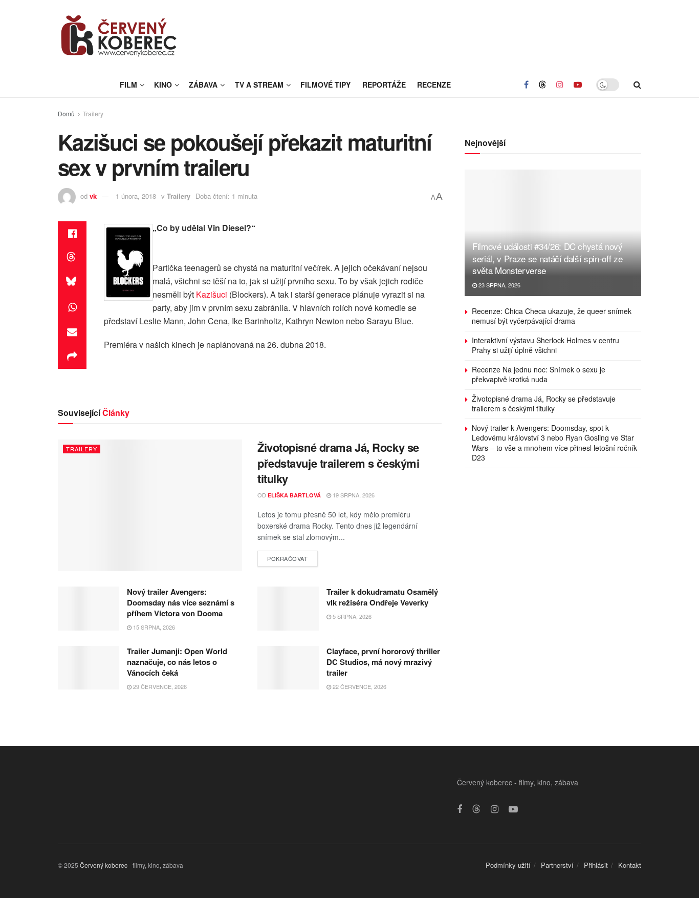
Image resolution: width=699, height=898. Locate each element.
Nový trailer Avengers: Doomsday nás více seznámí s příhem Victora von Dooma (180, 602)
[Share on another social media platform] (72, 356)
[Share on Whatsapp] (72, 307)
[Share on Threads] (72, 258)
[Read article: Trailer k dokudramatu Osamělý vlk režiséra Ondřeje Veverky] (288, 609)
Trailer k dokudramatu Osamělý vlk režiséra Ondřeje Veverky (382, 597)
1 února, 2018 (136, 196)
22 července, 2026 (358, 686)
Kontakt (629, 865)
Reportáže (384, 84)
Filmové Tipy (325, 84)
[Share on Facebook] (72, 233)
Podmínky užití (508, 865)
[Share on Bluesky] (72, 282)
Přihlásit (596, 865)
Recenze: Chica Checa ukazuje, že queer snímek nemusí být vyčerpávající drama (551, 316)
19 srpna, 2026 (353, 495)
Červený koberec (103, 865)
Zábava (203, 84)
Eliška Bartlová (294, 495)
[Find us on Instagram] (559, 84)
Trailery (93, 113)
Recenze (434, 84)
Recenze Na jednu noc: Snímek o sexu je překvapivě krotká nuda (538, 374)
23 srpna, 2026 (498, 285)
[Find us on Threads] (542, 84)
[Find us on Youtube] (578, 84)
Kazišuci (211, 294)
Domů (66, 113)
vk (93, 196)
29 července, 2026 (159, 686)
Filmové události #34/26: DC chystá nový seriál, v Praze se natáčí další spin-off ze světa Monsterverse (547, 258)
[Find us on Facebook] (526, 84)
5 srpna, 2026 (351, 616)
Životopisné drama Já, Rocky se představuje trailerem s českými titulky (338, 463)
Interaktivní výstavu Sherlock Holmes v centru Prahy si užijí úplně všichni (545, 345)
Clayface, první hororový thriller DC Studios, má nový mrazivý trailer (383, 661)
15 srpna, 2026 (153, 627)
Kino (163, 84)
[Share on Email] (72, 332)
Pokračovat (292, 556)
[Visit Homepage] (119, 35)
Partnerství (557, 865)
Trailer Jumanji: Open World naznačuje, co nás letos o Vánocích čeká (177, 661)
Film (128, 84)
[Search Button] (637, 84)
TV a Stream (259, 84)
